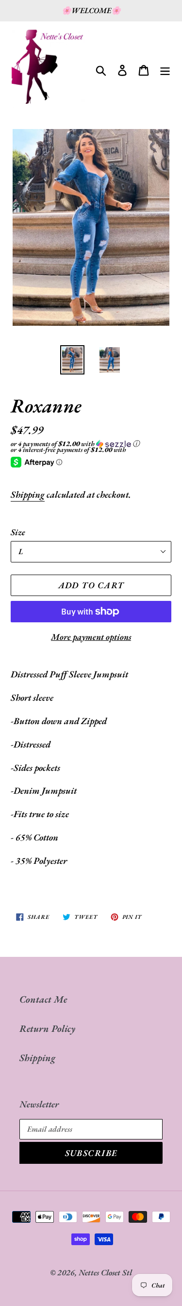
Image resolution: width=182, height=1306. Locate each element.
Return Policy (47, 1028)
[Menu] (165, 68)
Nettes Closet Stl (105, 1272)
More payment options (91, 636)
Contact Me (43, 999)
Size (18, 532)
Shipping (28, 494)
